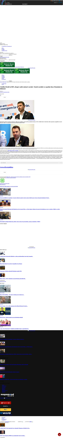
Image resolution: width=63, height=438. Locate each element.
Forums (3, 48)
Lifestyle (3, 77)
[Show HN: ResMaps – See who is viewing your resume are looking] (5, 291)
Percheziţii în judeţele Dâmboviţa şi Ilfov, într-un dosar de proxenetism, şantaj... (16, 354)
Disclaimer (3, 417)
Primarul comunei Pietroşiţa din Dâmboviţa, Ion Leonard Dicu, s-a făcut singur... (16, 346)
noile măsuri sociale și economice (13, 150)
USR (3, 84)
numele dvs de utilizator (12, 54)
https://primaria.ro (2, 184)
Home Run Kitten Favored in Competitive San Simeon (11, 263)
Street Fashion (2, 292)
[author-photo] (2, 182)
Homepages (4, 79)
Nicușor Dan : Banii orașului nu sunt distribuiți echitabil (11, 317)
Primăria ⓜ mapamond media (4, 183)
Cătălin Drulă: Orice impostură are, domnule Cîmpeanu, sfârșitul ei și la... (15, 428)
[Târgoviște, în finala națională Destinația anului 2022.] (2, 269)
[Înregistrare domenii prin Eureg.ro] (23, 421)
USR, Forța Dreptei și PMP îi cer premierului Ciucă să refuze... (12, 435)
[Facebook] (9, 97)
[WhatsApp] (20, 97)
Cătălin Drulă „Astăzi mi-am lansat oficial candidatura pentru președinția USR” (18, 176)
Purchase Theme (4, 50)
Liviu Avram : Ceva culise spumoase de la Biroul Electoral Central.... (14, 306)
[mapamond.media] (5, 410)
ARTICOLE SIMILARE (4, 186)
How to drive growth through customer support (9, 371)
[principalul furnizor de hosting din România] (16, 421)
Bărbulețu (1, 219)
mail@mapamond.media (8, 414)
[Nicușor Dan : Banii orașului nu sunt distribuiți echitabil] (5, 314)
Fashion (3, 75)
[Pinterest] (16, 97)
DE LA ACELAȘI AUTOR (13, 186)
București (1, 207)
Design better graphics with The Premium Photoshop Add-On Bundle (14, 364)
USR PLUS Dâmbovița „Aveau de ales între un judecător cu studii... (14, 379)
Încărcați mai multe (3, 281)
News (3, 74)
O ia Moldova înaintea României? (10, 177)
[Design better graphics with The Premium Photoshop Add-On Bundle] (2, 362)
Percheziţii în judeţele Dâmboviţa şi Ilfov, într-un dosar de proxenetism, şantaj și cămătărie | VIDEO (20, 221)
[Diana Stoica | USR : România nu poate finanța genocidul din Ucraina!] (2, 276)
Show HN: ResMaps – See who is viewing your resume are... (12, 294)
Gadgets (3, 76)
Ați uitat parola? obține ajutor (4, 57)
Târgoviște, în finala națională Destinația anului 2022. (11, 271)
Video (3, 78)
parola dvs (10, 55)
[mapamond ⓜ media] (31, 169)
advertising (5, 397)
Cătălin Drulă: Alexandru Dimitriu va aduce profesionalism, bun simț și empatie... (16, 256)
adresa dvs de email (12, 59)
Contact (3, 49)
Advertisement (4, 419)
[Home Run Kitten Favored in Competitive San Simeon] (2, 261)
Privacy (3, 418)
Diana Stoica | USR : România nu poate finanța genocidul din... (13, 278)
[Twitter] (13, 97)
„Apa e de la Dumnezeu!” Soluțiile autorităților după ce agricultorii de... (14, 328)
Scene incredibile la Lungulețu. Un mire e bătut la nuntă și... (12, 339)
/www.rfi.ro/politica (6, 167)
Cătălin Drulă (4, 83)
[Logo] (7, 73)
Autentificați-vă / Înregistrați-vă (7, 46)
